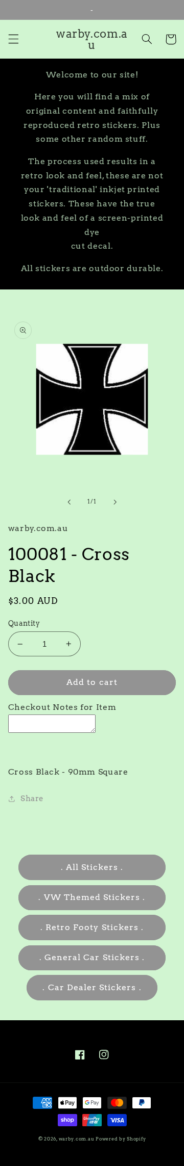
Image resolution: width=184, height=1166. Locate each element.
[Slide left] (69, 502)
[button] (13, 39)
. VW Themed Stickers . (91, 897)
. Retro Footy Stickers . (92, 927)
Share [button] (32, 798)
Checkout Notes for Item (62, 707)
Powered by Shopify (121, 1139)
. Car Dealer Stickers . (91, 987)
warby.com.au (77, 1139)
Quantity (24, 623)
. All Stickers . (92, 867)
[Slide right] (115, 502)
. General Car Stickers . (92, 957)
